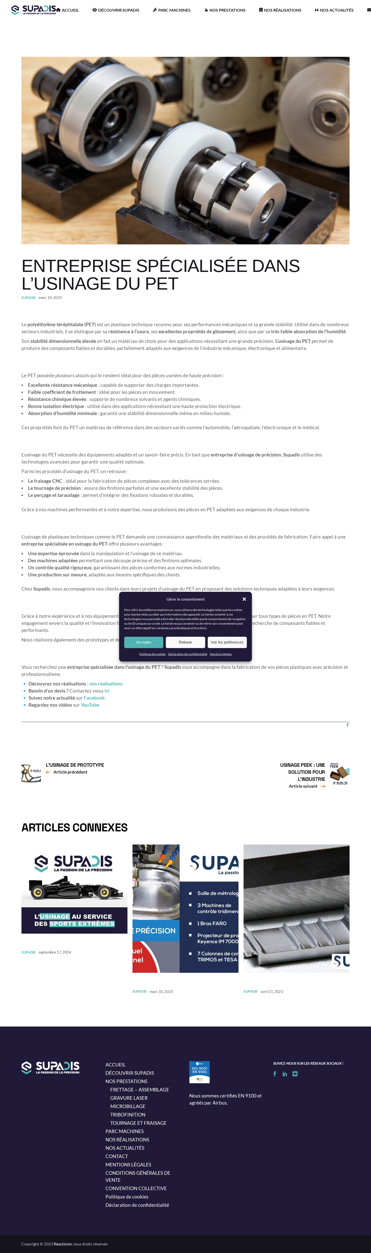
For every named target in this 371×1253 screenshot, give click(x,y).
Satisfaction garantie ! (280, 982)
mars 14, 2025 (50, 297)
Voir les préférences (227, 642)
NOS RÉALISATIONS (127, 1139)
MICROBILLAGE (127, 1106)
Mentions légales (221, 654)
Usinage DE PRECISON (53, 942)
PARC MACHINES (124, 1131)
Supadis (28, 297)
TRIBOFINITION (127, 1114)
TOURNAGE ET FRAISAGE (138, 1123)
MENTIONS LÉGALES (128, 1164)
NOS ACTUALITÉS (124, 1148)
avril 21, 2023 (272, 991)
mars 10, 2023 (161, 991)
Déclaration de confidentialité (187, 654)
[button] (244, 599)
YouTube (90, 705)
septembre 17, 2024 (55, 952)
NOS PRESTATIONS (126, 1081)
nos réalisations (106, 683)
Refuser (185, 642)
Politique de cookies (152, 654)
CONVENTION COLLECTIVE (136, 1188)
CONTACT (116, 1156)
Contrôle (147, 982)
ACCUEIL (115, 1064)
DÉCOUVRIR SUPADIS (129, 1073)
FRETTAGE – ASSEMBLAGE (139, 1089)
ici (106, 691)
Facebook (94, 698)
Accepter (143, 642)
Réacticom (63, 1243)
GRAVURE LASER (129, 1098)
